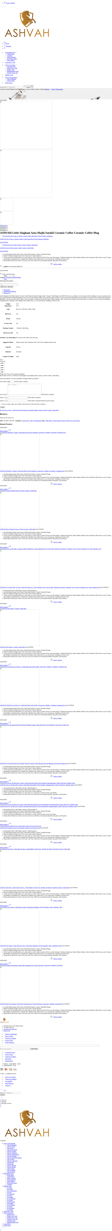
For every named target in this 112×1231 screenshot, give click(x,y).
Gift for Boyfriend (12, 1150)
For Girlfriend (11, 1205)
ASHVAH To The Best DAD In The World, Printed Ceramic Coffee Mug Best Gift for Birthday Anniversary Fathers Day (34, 763)
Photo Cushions (11, 1178)
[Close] (1, 1100)
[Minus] (18, 285)
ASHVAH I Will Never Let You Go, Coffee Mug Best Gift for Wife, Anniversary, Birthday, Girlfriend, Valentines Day (33, 705)
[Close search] (1, 1098)
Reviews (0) (7, 293)
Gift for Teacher (11, 1167)
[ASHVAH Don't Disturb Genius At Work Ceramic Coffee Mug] (56, 509)
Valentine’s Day (11, 66)
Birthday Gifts (9, 75)
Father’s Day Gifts (12, 68)
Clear (5, 279)
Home (48, 89)
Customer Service (10, 1052)
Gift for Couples (11, 1151)
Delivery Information (11, 1034)
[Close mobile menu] (0, 1106)
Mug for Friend (65, 420)
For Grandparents (12, 1191)
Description (7, 290)
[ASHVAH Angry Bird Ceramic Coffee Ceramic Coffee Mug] (1, 245)
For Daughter (10, 1194)
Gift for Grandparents (13, 1154)
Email (2, 400)
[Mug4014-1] (26, 148)
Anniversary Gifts (10, 62)
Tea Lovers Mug (75, 420)
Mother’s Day (11, 70)
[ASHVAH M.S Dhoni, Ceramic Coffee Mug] (56, 627)
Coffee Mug (48, 420)
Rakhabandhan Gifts (12, 71)
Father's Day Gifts (12, 1216)
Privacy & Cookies (10, 1077)
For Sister (9, 1206)
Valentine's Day (11, 1221)
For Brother (10, 1203)
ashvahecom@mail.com (10, 1029)
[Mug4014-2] (26, 197)
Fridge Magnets (11, 57)
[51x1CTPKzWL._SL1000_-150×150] (6, 224)
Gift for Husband (11, 1156)
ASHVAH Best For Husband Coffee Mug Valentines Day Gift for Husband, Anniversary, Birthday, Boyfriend (30, 1004)
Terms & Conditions (10, 1079)
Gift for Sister (11, 80)
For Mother (10, 1197)
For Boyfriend (11, 1202)
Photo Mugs (10, 1175)
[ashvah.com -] (27, 39)
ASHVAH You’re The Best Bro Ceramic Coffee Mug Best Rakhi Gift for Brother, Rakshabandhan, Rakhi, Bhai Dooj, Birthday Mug (37, 785)
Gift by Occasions (10, 65)
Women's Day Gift (12, 1217)
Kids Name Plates (12, 59)
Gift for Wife (10, 1159)
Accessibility (8, 1081)
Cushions (9, 55)
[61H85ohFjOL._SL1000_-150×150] (6, 210)
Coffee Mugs (10, 54)
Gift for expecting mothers (14, 1157)
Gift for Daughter (12, 1145)
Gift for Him (10, 1162)
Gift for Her (10, 1164)
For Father (10, 1200)
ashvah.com (7, 1030)
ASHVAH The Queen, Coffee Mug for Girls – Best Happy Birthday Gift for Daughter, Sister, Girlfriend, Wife (30, 946)
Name (2, 397)
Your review (4, 394)
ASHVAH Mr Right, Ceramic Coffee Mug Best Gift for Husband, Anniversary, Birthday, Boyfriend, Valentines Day (32, 471)
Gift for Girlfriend (12, 1153)
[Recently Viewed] (5, 1091)
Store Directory (9, 1083)
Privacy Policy (9, 1036)
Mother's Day (11, 1214)
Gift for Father (11, 1172)
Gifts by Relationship (11, 77)
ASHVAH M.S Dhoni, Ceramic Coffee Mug (12, 647)
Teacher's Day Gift (12, 1219)
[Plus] (0, 285)
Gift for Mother (11, 1170)
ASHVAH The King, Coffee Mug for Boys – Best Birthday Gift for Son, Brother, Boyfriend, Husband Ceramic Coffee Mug (34, 887)
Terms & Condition (10, 1038)
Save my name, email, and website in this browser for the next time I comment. (24, 404)
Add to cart (3, 286)
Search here (3, 87)
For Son (9, 1192)
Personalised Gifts (10, 52)
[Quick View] (10, 431)
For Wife (9, 1187)
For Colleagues (11, 1198)
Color (2, 277)
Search (29, 87)
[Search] (4, 48)
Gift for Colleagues (12, 1161)
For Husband (10, 1208)
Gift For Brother (11, 79)
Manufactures (9, 1061)
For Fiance (10, 1189)
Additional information (10, 291)
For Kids (9, 1195)
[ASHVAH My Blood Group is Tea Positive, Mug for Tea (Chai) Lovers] (56, 826)
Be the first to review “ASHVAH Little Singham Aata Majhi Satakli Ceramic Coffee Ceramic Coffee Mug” (29, 410)
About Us (8, 1085)
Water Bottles (10, 60)
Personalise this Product (6, 281)
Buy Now (10, 286)
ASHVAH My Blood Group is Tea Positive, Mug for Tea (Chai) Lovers (20, 828)
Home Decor (8, 83)
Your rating (3, 381)
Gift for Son (10, 1148)
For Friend (10, 1210)
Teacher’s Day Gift (12, 73)
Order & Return (9, 1042)
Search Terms (9, 1040)
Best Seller (8, 1059)
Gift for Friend (57, 420)
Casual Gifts (25, 420)
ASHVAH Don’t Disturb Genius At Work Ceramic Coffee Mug (18, 529)
